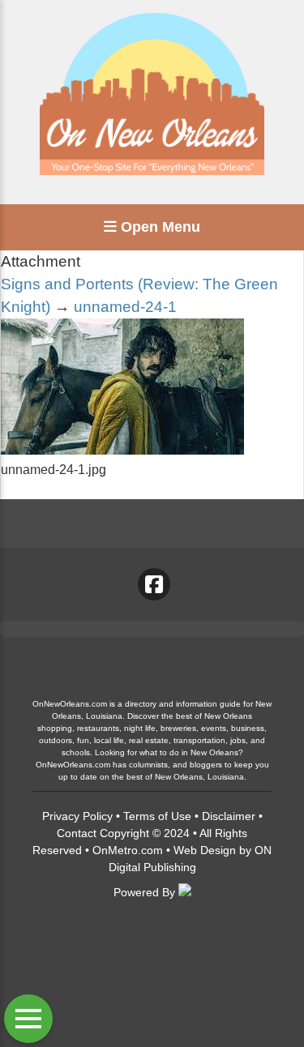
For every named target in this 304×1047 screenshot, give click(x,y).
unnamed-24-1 (125, 306)
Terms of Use (157, 816)
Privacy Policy (77, 816)
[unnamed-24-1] (122, 450)
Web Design (204, 850)
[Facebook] (154, 584)
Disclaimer (228, 816)
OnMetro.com (127, 850)
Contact (76, 833)
